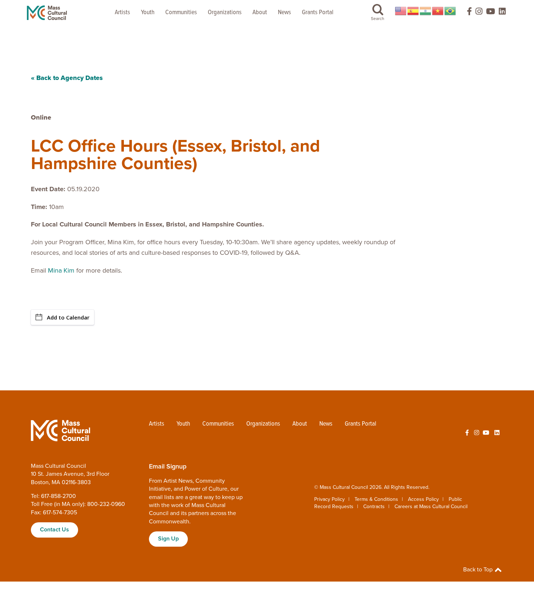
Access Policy (423, 499)
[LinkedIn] (502, 13)
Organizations (225, 12)
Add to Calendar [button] (68, 317)
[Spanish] (413, 11)
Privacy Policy (329, 499)
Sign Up (168, 538)
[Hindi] (426, 11)
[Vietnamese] (438, 11)
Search (377, 18)
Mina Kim (62, 270)
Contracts (374, 506)
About (259, 12)
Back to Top (478, 569)
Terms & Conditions (376, 499)
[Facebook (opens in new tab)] (466, 13)
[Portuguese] (450, 11)
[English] (401, 11)
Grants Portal (317, 12)
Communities (181, 12)
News (284, 12)
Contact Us (54, 529)
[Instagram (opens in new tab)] (479, 13)
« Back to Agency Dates (67, 78)
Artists (122, 12)
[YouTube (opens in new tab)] (490, 13)
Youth (147, 12)
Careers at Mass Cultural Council (431, 506)
